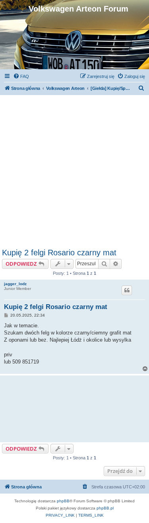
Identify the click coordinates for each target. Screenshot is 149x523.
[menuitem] (21, 76)
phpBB (63, 501)
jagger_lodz (15, 284)
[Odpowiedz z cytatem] (127, 290)
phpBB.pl (105, 508)
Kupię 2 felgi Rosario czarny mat (59, 252)
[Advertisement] (74, 169)
